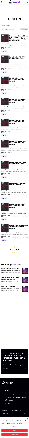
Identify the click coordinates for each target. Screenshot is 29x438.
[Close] (27, 418)
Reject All (14, 430)
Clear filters (24, 29)
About (7, 390)
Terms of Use (9, 403)
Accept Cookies (14, 434)
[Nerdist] (14, 2)
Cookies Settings (14, 426)
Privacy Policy (9, 394)
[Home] (7, 383)
